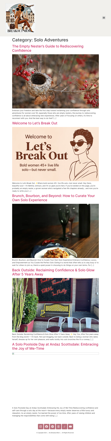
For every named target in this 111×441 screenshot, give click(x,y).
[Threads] (58, 426)
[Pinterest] (52, 426)
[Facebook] (46, 426)
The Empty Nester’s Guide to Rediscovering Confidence (47, 48)
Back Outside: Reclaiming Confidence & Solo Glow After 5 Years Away (53, 272)
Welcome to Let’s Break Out (34, 123)
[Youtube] (70, 426)
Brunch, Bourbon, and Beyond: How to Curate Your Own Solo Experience (53, 198)
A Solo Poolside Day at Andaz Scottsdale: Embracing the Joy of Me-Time (55, 346)
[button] (104, 18)
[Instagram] (40, 426)
